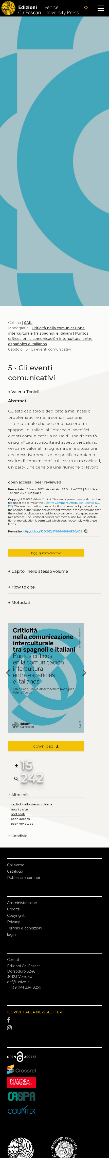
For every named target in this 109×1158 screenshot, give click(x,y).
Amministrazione (22, 903)
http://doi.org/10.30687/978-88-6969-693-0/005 (52, 531)
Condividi (18, 836)
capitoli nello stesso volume (31, 804)
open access (19, 482)
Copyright (16, 915)
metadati (18, 814)
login (11, 934)
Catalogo (15, 871)
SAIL (28, 322)
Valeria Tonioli (23, 392)
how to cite (19, 809)
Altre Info (18, 794)
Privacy (13, 922)
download (46, 746)
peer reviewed (47, 482)
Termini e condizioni (24, 928)
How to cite (21, 587)
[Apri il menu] (101, 8)
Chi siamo (15, 865)
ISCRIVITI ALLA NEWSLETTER (34, 1012)
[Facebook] (54, 1020)
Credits (13, 909)
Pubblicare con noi (23, 877)
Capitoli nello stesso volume (38, 571)
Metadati (19, 602)
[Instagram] (54, 1028)
